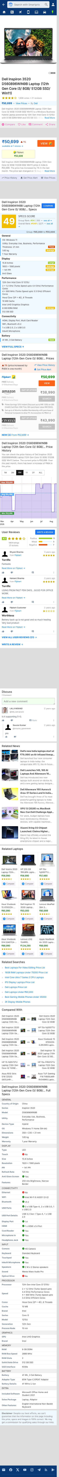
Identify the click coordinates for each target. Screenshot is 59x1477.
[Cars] (45, 12)
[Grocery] (53, 12)
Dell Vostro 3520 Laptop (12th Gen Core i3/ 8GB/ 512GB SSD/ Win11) (9, 871)
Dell (36, 103)
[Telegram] (39, 1470)
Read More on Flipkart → (13, 568)
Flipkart (18, 555)
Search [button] (46, 398)
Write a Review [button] (45, 532)
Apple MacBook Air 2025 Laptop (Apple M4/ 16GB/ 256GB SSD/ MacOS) (46, 941)
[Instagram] (32, 1470)
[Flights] (20, 12)
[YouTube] (25, 1470)
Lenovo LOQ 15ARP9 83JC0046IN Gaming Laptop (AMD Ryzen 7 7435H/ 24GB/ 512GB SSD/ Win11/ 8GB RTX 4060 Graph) (27, 941)
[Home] (4, 12)
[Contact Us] (4, 1470)
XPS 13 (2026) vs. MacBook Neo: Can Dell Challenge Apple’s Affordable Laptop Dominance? (37, 810)
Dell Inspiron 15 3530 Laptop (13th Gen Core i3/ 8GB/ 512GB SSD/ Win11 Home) (27, 906)
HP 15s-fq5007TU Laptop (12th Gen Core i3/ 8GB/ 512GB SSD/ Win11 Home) (45, 871)
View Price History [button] (46, 365)
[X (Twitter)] (18, 1470)
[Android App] (53, 1470)
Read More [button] (50, 117)
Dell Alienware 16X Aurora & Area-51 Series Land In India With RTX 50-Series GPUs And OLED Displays (37, 791)
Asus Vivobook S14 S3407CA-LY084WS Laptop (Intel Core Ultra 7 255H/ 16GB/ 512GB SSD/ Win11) (9, 941)
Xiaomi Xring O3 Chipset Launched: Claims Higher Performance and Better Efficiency (34, 829)
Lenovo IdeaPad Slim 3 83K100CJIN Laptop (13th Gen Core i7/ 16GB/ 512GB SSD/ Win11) (46, 906)
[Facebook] (11, 1470)
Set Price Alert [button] (44, 369)
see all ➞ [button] (48, 220)
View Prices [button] (21, 103)
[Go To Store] (15, 377)
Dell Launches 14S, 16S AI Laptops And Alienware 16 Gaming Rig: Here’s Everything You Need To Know (36, 772)
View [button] (44, 143)
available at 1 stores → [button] (12, 146)
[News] (12, 12)
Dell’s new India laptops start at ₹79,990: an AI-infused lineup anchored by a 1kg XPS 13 (37, 753)
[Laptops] (36, 12)
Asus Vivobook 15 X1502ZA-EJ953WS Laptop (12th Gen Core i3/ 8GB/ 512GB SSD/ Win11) (9, 906)
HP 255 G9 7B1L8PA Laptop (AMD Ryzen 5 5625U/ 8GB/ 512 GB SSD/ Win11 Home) (27, 871)
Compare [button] (48, 206)
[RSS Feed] (46, 1470)
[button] (9, 177)
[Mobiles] (28, 12)
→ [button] (15, 435)
